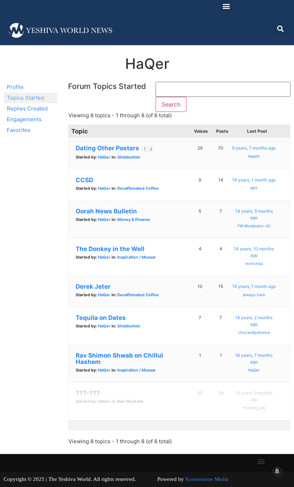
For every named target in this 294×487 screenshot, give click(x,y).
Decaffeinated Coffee (138, 188)
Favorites (18, 130)
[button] (226, 6)
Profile (15, 87)
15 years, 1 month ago (254, 286)
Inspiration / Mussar (136, 257)
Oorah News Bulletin (106, 211)
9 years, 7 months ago (254, 148)
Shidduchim (128, 157)
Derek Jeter (93, 286)
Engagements (24, 119)
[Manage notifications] (277, 471)
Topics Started (25, 97)
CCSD (84, 180)
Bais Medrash (130, 401)
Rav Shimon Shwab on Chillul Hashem (119, 358)
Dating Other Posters (107, 148)
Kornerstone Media (206, 479)
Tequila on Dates (101, 317)
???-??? (88, 393)
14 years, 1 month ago (254, 180)
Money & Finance (133, 219)
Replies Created (27, 108)
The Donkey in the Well (110, 248)
